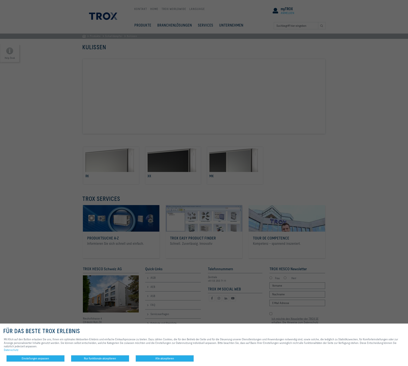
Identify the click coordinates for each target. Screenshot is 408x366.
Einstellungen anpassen (35, 358)
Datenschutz (11, 350)
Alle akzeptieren (164, 358)
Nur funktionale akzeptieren (100, 358)
